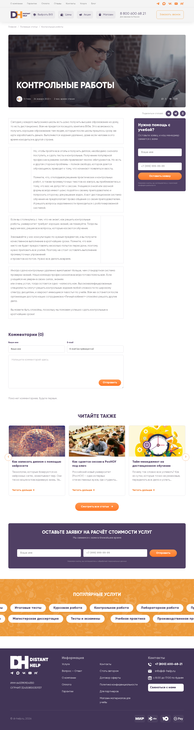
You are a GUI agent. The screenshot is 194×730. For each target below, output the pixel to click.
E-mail (70, 343)
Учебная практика (150, 618)
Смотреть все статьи (97, 506)
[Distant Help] (20, 14)
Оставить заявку (160, 176)
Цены (68, 14)
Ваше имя (160, 150)
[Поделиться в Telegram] (176, 113)
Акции (87, 14)
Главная (12, 27)
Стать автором (109, 671)
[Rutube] (182, 3)
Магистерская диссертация (56, 618)
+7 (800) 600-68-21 (168, 664)
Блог (93, 4)
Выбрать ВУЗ (45, 14)
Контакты (70, 4)
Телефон (160, 164)
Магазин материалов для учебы (115, 700)
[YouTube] (176, 3)
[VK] (170, 3)
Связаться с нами (163, 687)
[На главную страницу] (29, 662)
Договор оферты (110, 678)
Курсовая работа (49, 608)
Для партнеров (109, 691)
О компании (16, 4)
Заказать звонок (170, 14)
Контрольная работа (92, 608)
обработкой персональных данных (112, 561)
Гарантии (32, 4)
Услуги (83, 4)
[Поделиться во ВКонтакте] (168, 113)
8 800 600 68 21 (133, 13)
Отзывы (57, 4)
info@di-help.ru (165, 671)
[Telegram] (157, 3)
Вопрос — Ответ (72, 671)
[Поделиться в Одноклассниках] (183, 113)
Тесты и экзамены (105, 618)
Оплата (45, 4)
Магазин (108, 14)
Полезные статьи (29, 27)
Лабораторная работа (141, 608)
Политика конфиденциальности (119, 684)
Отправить (110, 382)
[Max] (164, 3)
